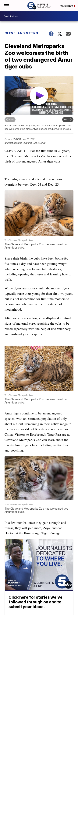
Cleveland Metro (21, 33)
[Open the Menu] (6, 5)
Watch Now (67, 6)
